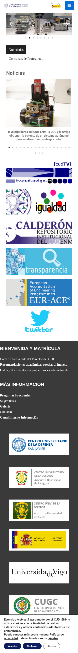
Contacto (6, 412)
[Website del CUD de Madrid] (39, 510)
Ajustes (51, 646)
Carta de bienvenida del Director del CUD (28, 359)
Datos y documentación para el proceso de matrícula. (34, 370)
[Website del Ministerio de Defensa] (39, 539)
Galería (5, 406)
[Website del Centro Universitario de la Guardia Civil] (39, 605)
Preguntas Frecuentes (15, 395)
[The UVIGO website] (39, 572)
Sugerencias (8, 401)
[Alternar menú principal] (69, 5)
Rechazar (32, 646)
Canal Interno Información (19, 417)
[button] (11, 24)
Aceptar (12, 646)
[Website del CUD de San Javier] (39, 444)
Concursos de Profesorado (26, 58)
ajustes (53, 638)
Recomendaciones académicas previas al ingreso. (34, 364)
